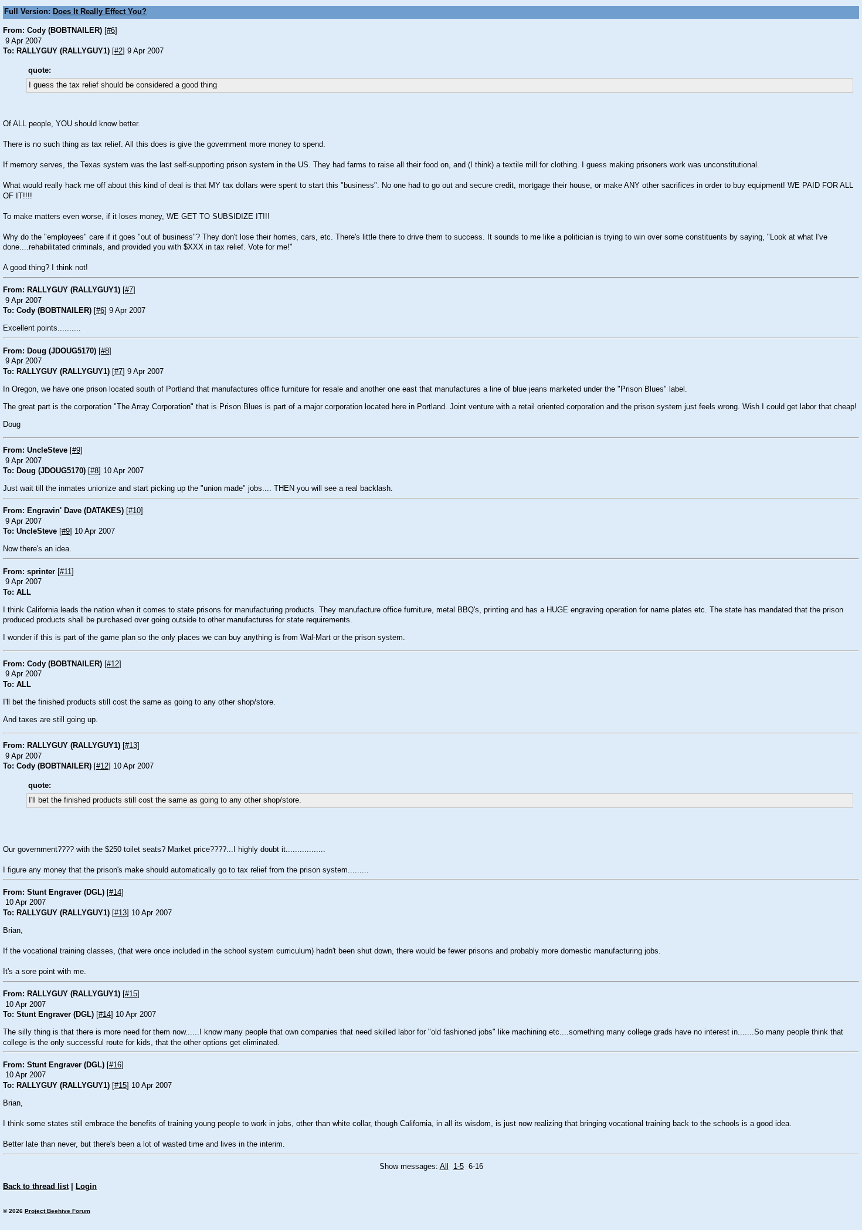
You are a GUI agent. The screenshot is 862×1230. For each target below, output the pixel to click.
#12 (113, 664)
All (444, 1166)
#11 (66, 572)
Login (86, 1186)
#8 (105, 351)
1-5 (458, 1166)
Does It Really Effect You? (100, 12)
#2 (118, 51)
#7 (129, 290)
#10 (134, 511)
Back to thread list (36, 1186)
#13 (131, 746)
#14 (115, 892)
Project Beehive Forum (57, 1211)
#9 (76, 450)
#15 (131, 994)
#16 (115, 1065)
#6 (111, 30)
